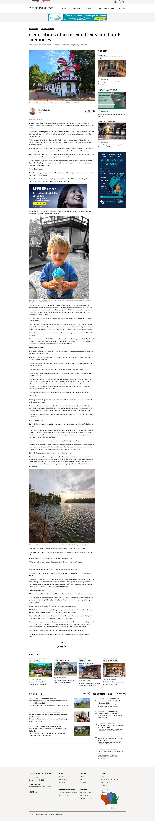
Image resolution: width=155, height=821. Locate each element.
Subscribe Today (85, 792)
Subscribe (35, 2)
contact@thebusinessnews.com (40, 787)
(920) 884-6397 (34, 784)
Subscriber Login (85, 795)
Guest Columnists (106, 782)
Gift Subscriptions (86, 798)
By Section (89, 8)
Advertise (83, 782)
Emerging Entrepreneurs (38, 659)
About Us (104, 776)
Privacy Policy (33, 814)
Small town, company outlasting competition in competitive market (48, 701)
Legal (115, 90)
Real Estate (58, 712)
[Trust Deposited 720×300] (58, 207)
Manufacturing (113, 698)
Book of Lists (63, 795)
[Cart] (123, 1)
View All (85, 694)
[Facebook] (30, 792)
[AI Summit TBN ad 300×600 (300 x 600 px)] (112, 207)
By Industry (76, 8)
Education (111, 121)
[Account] (115, 1)
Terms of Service (44, 814)
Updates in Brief (85, 660)
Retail (100, 58)
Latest (64, 8)
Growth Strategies (110, 659)
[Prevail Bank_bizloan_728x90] (77, 17)
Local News (102, 55)
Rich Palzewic (44, 110)
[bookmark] (93, 111)
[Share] (86, 111)
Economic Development (47, 726)
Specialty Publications (106, 8)
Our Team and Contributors (110, 779)
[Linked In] (33, 792)
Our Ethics (46, 2)
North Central (33, 29)
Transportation (114, 736)
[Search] (119, 1)
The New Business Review (68, 792)
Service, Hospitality (47, 29)
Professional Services (47, 698)
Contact (122, 8)
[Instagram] (37, 792)
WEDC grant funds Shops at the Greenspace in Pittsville (47, 729)
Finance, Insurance (105, 90)
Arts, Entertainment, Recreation (110, 57)
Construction (113, 89)
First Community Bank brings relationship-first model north (48, 715)
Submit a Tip (84, 779)
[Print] (89, 111)
